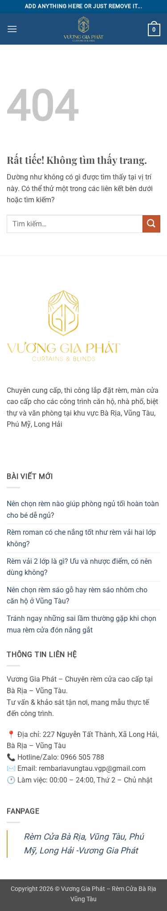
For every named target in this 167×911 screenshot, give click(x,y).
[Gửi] (151, 224)
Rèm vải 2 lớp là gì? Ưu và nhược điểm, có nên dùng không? (79, 567)
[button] (12, 29)
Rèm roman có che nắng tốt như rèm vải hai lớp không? (81, 538)
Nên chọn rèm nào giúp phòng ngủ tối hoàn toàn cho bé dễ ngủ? (83, 509)
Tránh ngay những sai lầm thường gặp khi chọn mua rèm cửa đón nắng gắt (81, 624)
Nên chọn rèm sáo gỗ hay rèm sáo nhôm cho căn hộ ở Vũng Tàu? (77, 596)
